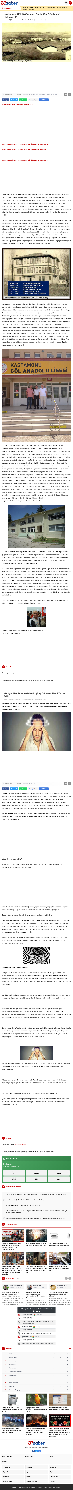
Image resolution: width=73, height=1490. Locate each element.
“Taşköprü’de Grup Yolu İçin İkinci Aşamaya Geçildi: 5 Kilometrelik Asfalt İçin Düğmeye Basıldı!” (11, 1246)
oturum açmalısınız (20, 673)
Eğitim (11, 19)
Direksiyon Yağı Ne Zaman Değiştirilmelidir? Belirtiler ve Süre (59, 1268)
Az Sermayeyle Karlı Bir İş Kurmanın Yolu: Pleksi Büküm (59, 1245)
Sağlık (10, 783)
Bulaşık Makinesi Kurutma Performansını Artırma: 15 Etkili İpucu (12, 1410)
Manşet (10, 94)
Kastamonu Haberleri (55, 1487)
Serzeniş (52, 1292)
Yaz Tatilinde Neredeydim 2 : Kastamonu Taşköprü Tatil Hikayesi (35, 1294)
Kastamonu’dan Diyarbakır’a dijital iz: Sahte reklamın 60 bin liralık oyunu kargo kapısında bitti (36, 1269)
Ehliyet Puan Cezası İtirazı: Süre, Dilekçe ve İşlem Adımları (59, 1409)
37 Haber (18, 94)
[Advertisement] (36, 77)
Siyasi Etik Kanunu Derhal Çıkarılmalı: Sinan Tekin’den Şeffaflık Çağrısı (11, 1430)
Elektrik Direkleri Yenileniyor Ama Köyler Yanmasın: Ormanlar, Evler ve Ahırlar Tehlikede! (35, 1431)
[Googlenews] (39, 1451)
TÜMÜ (18, 1278)
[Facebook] (33, 1451)
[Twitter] (36, 1451)
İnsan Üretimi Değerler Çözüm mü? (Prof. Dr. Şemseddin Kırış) (36, 1245)
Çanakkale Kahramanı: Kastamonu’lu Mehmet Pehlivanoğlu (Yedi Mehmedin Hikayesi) (11, 1295)
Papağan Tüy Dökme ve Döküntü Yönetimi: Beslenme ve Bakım (36, 1410)
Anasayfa (6, 19)
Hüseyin (14, 1285)
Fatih (61, 1285)
